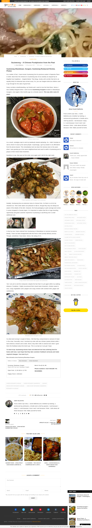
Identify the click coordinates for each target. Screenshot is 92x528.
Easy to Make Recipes (70, 245)
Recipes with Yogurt (70, 276)
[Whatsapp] (83, 5)
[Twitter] (73, 5)
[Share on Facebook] (32, 395)
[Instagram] (75, 5)
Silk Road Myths (68, 279)
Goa (65, 254)
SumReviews (37, 5)
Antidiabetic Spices (69, 220)
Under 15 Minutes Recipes (81, 282)
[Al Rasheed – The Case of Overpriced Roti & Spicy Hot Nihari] (14, 449)
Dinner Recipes (78, 240)
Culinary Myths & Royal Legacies (72, 237)
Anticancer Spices (81, 217)
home (18, 518)
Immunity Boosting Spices (71, 257)
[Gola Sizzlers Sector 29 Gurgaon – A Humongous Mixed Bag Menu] (72, 498)
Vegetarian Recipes (78, 285)
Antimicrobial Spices (69, 223)
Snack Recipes (78, 279)
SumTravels (55, 5)
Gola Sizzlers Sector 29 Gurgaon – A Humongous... (83, 495)
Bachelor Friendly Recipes (71, 228)
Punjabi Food (77, 274)
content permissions (58, 518)
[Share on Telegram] (44, 395)
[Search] (87, 5)
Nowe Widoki (74, 163)
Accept (72, 526)
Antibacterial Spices (69, 217)
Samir (71, 175)
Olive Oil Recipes (83, 268)
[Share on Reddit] (40, 395)
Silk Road (79, 276)
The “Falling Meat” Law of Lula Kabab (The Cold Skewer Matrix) (30, 1)
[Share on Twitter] (34, 395)
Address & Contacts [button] (12, 360)
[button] (11, 1)
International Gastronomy (71, 262)
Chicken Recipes (68, 234)
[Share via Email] (46, 395)
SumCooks (46, 5)
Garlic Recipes (68, 251)
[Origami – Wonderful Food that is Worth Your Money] (52, 449)
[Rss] (85, 5)
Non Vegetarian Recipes (70, 268)
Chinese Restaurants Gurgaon (13, 383)
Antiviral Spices (68, 226)
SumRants (63, 5)
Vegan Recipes (68, 285)
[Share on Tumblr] (38, 395)
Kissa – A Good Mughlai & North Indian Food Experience (33, 464)
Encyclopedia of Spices (70, 248)
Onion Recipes (68, 271)
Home (20, 5)
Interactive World (36, 521)
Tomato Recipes (68, 282)
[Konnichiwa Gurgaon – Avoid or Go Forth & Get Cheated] (72, 510)
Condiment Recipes (79, 234)
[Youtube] (81, 5)
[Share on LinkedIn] (37, 395)
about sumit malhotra (69, 1)
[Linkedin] (78, 5)
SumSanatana (27, 5)
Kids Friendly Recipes (70, 265)
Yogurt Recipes (68, 288)
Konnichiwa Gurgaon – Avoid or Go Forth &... (82, 507)
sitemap (89, 1)
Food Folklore (82, 248)
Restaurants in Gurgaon (12, 388)
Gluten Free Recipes (79, 251)
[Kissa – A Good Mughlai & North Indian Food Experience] (33, 449)
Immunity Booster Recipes (75, 254)
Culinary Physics (69, 240)
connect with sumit (80, 1)
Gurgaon (44, 383)
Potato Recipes (68, 274)
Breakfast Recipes (80, 231)
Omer (71, 138)
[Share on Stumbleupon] (41, 395)
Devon (72, 145)
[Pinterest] (76, 5)
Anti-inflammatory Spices (71, 214)
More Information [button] (23, 360)
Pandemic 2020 (77, 271)
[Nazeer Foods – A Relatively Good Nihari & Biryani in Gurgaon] (72, 522)
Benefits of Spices (69, 231)
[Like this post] (30, 395)
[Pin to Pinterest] (35, 395)
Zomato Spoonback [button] (33, 360)
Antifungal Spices (80, 220)
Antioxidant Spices (81, 223)
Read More (79, 526)
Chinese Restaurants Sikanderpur (32, 383)
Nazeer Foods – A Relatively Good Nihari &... (83, 519)
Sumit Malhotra (19, 65)
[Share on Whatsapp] (43, 395)
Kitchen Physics (81, 265)
